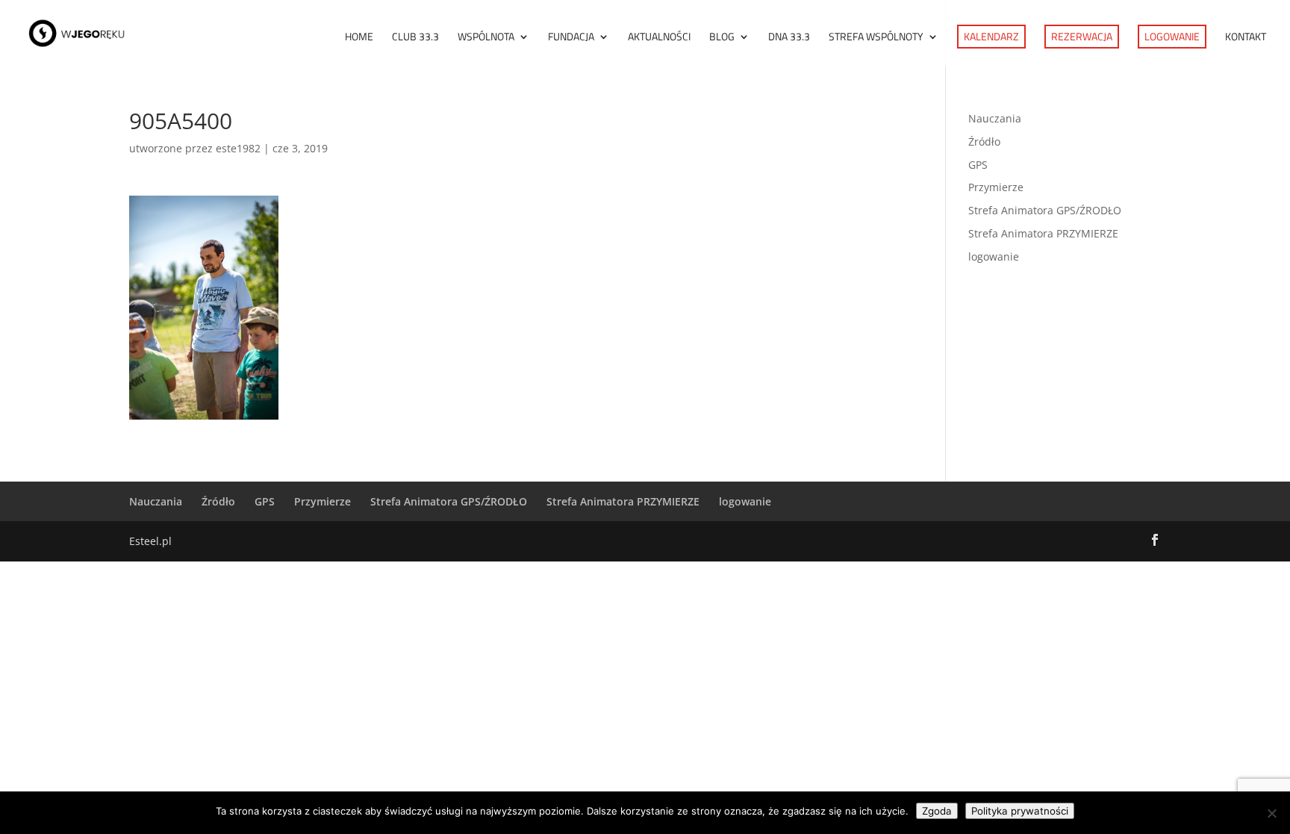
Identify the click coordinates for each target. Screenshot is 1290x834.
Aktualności (659, 37)
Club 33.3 (415, 37)
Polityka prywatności (1019, 811)
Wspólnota (486, 37)
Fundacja (571, 37)
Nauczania (994, 118)
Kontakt (1245, 37)
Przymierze (995, 187)
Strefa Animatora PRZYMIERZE (1043, 233)
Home (359, 37)
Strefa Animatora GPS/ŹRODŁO (1044, 210)
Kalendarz (991, 36)
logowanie (993, 256)
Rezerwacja (1081, 36)
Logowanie (1172, 36)
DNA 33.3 (789, 37)
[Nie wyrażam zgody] (1271, 813)
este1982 (238, 148)
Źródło (984, 141)
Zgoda (937, 811)
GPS (978, 165)
